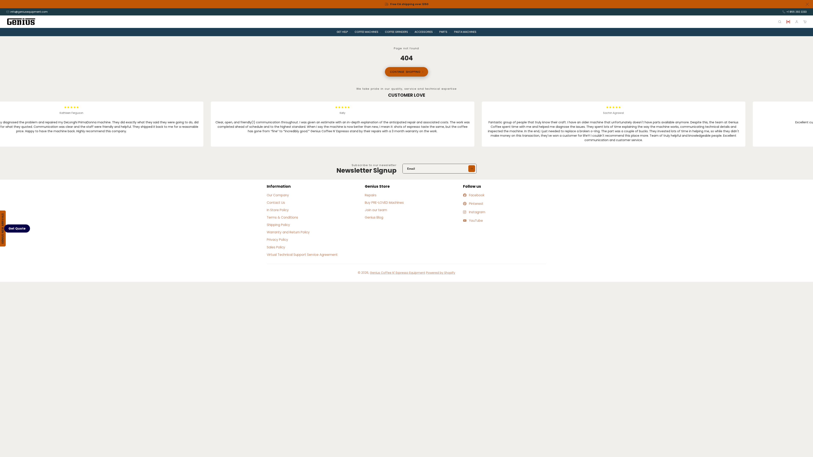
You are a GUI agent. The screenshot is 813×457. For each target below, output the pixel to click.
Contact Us (276, 202)
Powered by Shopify (440, 273)
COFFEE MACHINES (366, 32)
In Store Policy (278, 210)
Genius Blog (374, 217)
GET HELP (342, 32)
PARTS (443, 32)
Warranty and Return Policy (288, 232)
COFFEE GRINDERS (396, 32)
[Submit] (471, 168)
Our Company (278, 195)
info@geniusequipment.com (29, 12)
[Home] (21, 21)
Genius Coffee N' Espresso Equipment (397, 273)
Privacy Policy (277, 239)
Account (796, 21)
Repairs (370, 195)
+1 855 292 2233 (796, 12)
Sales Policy (276, 247)
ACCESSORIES (424, 32)
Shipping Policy (278, 225)
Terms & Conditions (282, 217)
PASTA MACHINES (465, 32)
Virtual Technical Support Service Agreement (302, 254)
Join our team (376, 210)
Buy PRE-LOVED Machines (384, 202)
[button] (17, 228)
